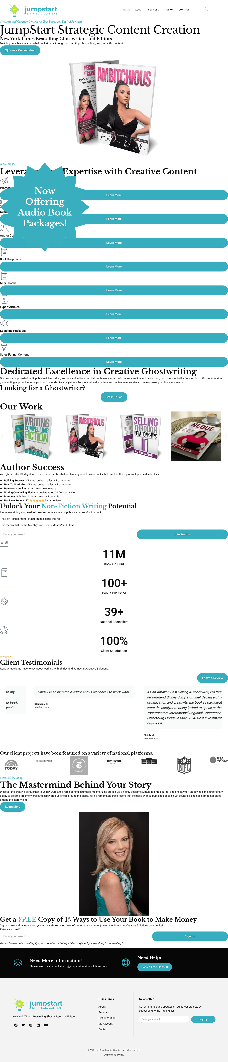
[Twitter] (23, 1025)
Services (153, 9)
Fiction (169, 9)
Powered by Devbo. (114, 1054)
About (139, 9)
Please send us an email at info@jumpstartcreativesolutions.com (68, 966)
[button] (2, 437)
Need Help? (149, 957)
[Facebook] (16, 1025)
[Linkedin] (38, 1025)
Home (126, 9)
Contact (184, 9)
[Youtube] (46, 1025)
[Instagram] (31, 1025)
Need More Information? (56, 960)
